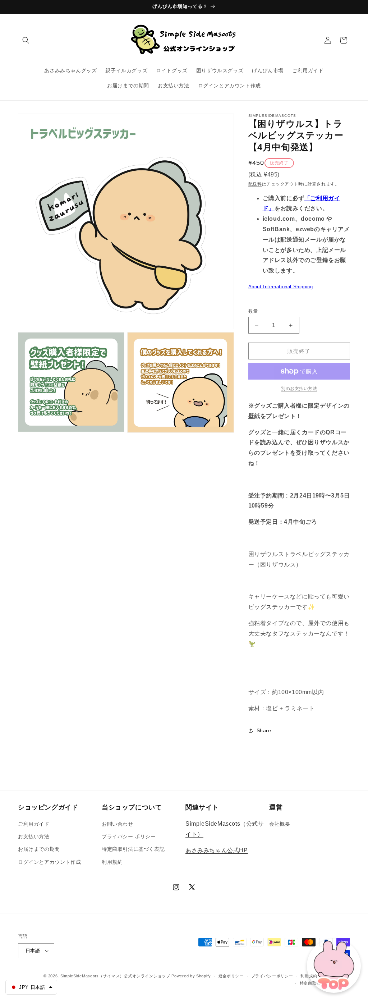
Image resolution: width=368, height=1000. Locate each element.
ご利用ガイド (34, 824)
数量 (253, 311)
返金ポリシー (231, 976)
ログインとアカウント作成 (49, 862)
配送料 (255, 184)
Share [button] (264, 730)
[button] (26, 40)
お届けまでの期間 (39, 849)
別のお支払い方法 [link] (299, 388)
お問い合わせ (117, 824)
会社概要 (279, 824)
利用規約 (112, 862)
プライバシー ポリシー (129, 836)
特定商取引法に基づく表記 (133, 849)
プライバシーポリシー (272, 976)
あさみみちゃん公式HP (216, 850)
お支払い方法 (34, 836)
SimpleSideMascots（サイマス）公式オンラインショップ (115, 976)
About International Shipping (280, 286)
